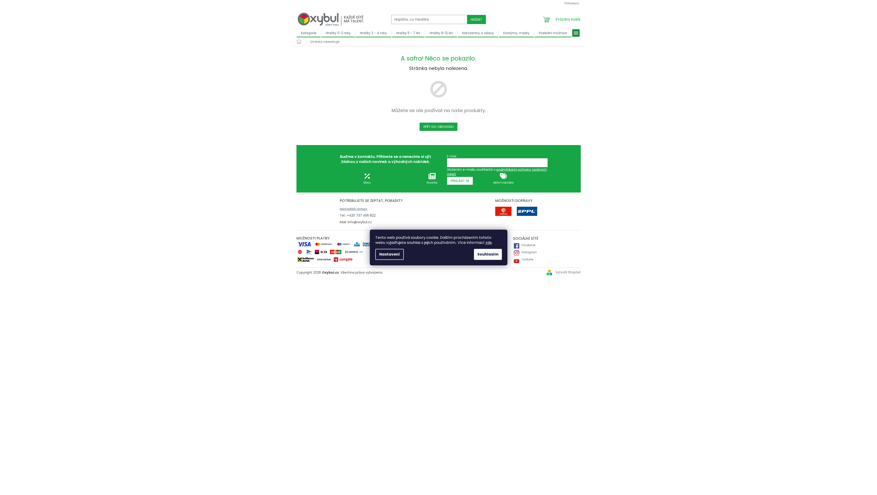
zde (488, 242)
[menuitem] (308, 33)
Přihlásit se (460, 181)
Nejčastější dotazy (353, 209)
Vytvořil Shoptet (568, 272)
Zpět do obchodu (438, 126)
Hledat (476, 19)
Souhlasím (487, 254)
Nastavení (389, 254)
